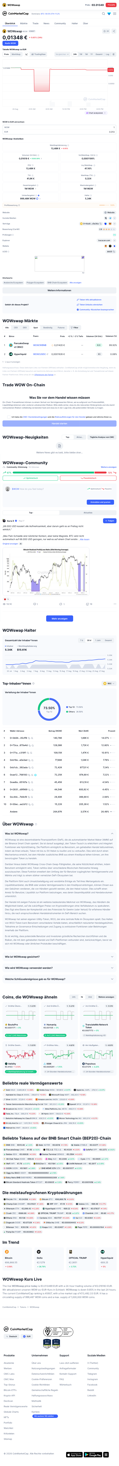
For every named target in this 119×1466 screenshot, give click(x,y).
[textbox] (49, 492)
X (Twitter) (92, 1363)
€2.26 (60, 1213)
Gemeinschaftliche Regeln (45, 1390)
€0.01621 (24, 1204)
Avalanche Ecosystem (13, 282)
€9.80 (99, 1213)
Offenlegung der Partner (43, 375)
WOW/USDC (39, 354)
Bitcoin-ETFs (10, 1390)
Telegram (92, 1373)
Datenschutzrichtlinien (43, 1373)
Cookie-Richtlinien (41, 1384)
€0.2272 (100, 1149)
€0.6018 (53, 1145)
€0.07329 (23, 1222)
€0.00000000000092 (31, 1173)
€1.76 (18, 1163)
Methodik (36, 1401)
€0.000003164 (95, 1227)
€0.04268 (21, 1199)
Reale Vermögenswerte (15, 1406)
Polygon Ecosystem (35, 282)
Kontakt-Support (68, 1373)
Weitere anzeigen (109, 467)
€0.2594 (62, 1154)
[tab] (27, 54)
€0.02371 (90, 1145)
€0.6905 (94, 1159)
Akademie (9, 1363)
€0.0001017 (62, 1168)
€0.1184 (49, 1163)
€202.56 (21, 1227)
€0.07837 (95, 1208)
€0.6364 (88, 1218)
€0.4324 (63, 1149)
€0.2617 (86, 1163)
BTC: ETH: (50, 14)
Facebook (92, 1384)
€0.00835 (34, 1182)
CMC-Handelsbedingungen (35, 417)
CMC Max (9, 1379)
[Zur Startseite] (15, 13)
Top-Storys (9, 1384)
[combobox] (62, 54)
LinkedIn (91, 1395)
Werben (8, 1368)
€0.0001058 (84, 1182)
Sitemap (8, 1439)
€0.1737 (54, 1218)
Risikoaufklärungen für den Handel (70, 417)
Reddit (90, 1390)
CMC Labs (9, 1373)
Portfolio (8, 1422)
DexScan (8, 1401)
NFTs (6, 1417)
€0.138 (19, 1218)
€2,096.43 (22, 1208)
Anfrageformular (68, 1368)
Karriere (36, 1411)
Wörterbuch (65, 1384)
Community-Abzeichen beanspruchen (96, 309)
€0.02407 (56, 1227)
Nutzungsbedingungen (43, 1368)
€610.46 (19, 1145)
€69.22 (61, 1208)
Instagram (92, 1379)
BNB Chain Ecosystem (57, 282)
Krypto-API (9, 1395)
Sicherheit (37, 1406)
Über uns (36, 1363)
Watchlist (8, 1428)
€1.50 (23, 1149)
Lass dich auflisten (69, 1363)
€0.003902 (24, 1232)
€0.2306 (61, 1159)
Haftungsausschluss (42, 1395)
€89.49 (92, 1204)
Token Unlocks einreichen (90, 304)
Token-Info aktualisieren (90, 299)
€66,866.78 (58, 1199)
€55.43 (24, 1159)
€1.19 (61, 1204)
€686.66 (20, 1213)
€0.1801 (20, 1168)
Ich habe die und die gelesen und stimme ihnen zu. (62, 417)
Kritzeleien (9, 1433)
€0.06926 (21, 1154)
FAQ (62, 1379)
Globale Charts (11, 1411)
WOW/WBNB (39, 345)
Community (93, 1368)
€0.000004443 (65, 1222)
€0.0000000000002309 (35, 1177)
